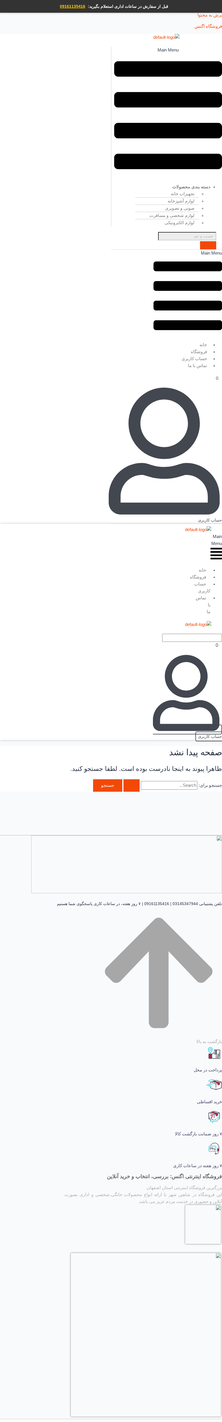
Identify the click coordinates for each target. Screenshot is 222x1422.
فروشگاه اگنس (208, 26)
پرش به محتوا (209, 15)
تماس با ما (197, 365)
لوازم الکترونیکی (179, 222)
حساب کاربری (202, 587)
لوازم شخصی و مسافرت (172, 215)
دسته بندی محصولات (191, 186)
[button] (168, 113)
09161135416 (72, 6)
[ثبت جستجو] (131, 785)
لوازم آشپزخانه (181, 201)
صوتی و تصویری (180, 208)
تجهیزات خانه (183, 193)
